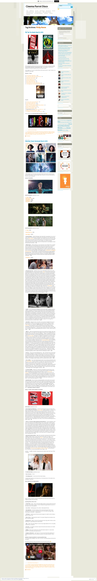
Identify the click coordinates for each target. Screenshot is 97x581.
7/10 (64, 120)
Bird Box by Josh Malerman (30, 108)
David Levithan (46, 564)
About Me (36, 10)
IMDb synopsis (31, 238)
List (39, 132)
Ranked (28, 133)
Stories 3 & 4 (41, 109)
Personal (33, 562)
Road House (27, 325)
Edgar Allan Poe (46, 131)
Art (66, 120)
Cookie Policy (20, 579)
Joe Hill (33, 132)
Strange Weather (49, 133)
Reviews (36, 562)
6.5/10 (58, 120)
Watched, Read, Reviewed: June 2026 (63, 58)
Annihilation (28, 200)
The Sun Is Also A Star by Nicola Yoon (32, 101)
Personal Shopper (36, 566)
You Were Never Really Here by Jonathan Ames (33, 76)
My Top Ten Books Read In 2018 (34, 32)
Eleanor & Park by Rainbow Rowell (31, 107)
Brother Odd (38, 131)
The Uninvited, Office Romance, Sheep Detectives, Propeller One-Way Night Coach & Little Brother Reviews (64, 61)
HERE (44, 271)
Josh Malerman (37, 132)
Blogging (40, 564)
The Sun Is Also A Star (40, 134)
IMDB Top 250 (69, 122)
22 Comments (28, 569)
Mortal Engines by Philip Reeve (31, 106)
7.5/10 (62, 120)
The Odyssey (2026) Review (62, 57)
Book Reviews (48, 10)
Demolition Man (50, 564)
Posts (43, 566)
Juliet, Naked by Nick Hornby (30, 81)
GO (71, 6)
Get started (56, 1)
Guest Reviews (62, 122)
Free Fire (29, 565)
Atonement (28, 201)
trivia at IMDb (50, 285)
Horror (66, 122)
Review (51, 566)
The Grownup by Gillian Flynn (31, 75)
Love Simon (48, 565)
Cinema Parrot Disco (37, 6)
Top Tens (53, 10)
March (51, 565)
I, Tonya (27, 197)
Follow (61, 36)
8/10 (65, 120)
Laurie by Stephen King (30, 79)
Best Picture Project (29, 13)
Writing (67, 130)
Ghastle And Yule (30, 132)
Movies (31, 562)
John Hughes (59, 124)
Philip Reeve (50, 132)
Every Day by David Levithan (30, 77)
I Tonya (40, 565)
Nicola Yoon (46, 132)
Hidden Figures (36, 565)
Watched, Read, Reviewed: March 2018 (36, 141)
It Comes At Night (43, 565)
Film (27, 565)
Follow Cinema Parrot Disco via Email (64, 28)
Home (27, 10)
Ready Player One (29, 198)
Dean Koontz (42, 131)
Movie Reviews (42, 10)
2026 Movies (32, 10)
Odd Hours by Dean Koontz (30, 78)
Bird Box (33, 131)
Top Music (51, 13)
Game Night (28, 199)
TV (65, 130)
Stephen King (45, 133)
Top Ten (44, 134)
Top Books (28, 14)
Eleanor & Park (51, 131)
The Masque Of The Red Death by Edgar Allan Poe (34, 111)
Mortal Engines (42, 132)
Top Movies (46, 13)
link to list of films (30, 335)
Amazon (41, 437)
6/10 (60, 120)
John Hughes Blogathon (38, 13)
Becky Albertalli (29, 131)
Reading (31, 133)
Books (35, 131)
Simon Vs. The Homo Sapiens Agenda (37, 133)
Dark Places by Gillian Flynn (30, 80)
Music (63, 128)
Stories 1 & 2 (37, 109)
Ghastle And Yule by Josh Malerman (31, 110)
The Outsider (34, 134)
